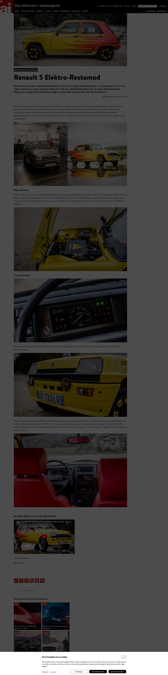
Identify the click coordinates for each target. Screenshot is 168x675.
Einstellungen (78, 671)
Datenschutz (45, 672)
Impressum (53, 672)
